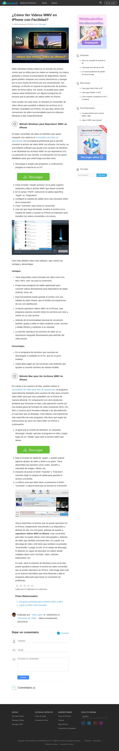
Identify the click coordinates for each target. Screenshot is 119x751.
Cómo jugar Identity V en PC (91, 92)
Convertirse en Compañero (67, 728)
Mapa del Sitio (63, 724)
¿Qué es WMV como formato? (33, 605)
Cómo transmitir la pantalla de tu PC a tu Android (94, 98)
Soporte (54, 3)
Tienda (44, 3)
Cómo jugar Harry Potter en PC (92, 88)
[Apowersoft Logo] (10, 3)
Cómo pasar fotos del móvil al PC (93, 67)
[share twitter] (89, 723)
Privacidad (96, 741)
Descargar (36, 177)
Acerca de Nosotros (64, 716)
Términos (88, 741)
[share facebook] (83, 723)
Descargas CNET (17, 724)
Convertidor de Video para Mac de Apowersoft (33, 389)
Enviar (23, 677)
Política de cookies (51, 744)
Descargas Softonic (18, 720)
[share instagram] (101, 723)
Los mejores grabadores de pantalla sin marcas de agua (93, 73)
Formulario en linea (41, 720)
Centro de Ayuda (40, 716)
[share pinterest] (95, 723)
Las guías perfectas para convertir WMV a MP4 (41, 602)
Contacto (61, 720)
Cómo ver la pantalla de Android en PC (93, 62)
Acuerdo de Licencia (67, 744)
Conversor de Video (27, 618)
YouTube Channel (18, 716)
